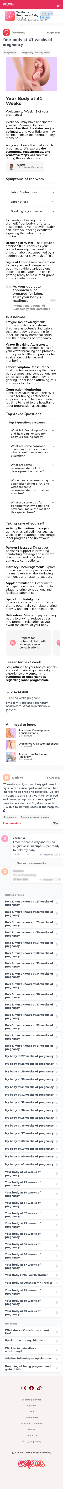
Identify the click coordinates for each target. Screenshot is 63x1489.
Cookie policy (31, 1418)
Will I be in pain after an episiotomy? (21, 1350)
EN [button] (58, 5)
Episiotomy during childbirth (25, 1340)
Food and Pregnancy (34, 702)
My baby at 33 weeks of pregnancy (29, 1102)
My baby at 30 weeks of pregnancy (29, 1079)
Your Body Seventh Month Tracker (28, 1282)
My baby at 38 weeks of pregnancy (29, 1141)
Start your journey (46, 15)
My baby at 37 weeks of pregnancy (29, 1133)
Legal (31, 1412)
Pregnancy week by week (36, 52)
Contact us (31, 1435)
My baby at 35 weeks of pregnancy (29, 1117)
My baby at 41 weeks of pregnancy (29, 1164)
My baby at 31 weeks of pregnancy (29, 1087)
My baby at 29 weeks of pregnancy (29, 1071)
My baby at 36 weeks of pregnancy (29, 1125)
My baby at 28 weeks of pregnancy (29, 1063)
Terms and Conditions (31, 1424)
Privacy (31, 1429)
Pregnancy (10, 52)
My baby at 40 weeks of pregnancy (29, 1156)
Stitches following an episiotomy (28, 1358)
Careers (31, 1406)
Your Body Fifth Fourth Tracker (26, 1275)
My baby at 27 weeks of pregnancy (29, 1056)
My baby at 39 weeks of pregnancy (29, 1148)
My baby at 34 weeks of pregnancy (29, 1110)
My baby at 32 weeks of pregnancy (29, 1094)
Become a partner (31, 1400)
